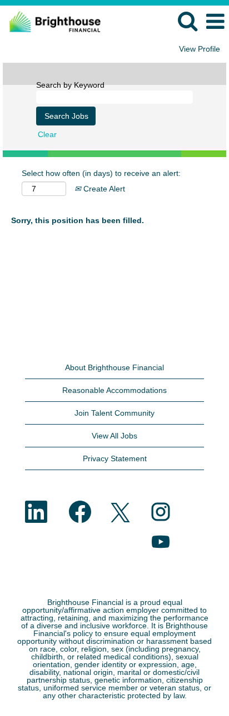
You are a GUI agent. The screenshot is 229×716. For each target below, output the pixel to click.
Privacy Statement (115, 458)
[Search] (187, 21)
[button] (215, 21)
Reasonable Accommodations (114, 390)
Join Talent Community (114, 413)
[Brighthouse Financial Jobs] (51, 21)
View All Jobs (114, 435)
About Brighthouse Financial (114, 367)
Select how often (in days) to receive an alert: (101, 173)
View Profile (199, 48)
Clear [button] (47, 134)
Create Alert (103, 188)
